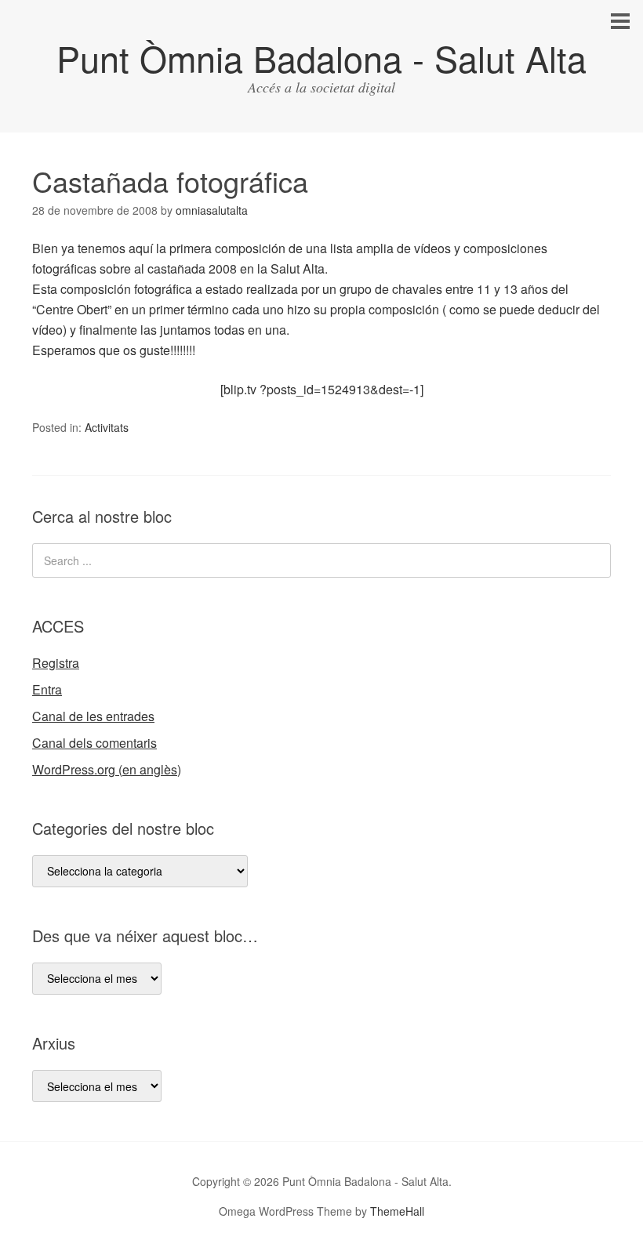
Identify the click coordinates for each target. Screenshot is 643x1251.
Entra (47, 689)
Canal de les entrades (93, 716)
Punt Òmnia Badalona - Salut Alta (321, 57)
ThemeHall (397, 1211)
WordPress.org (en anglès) (106, 769)
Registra (55, 663)
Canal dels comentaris (94, 743)
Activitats (107, 427)
